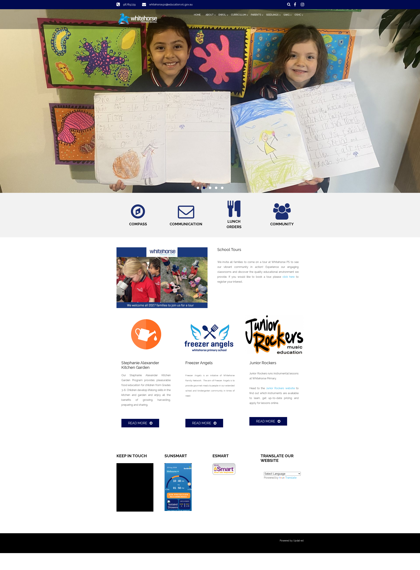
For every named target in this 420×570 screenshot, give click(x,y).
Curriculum (238, 14)
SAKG (287, 14)
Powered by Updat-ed (292, 540)
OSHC (297, 14)
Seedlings (272, 14)
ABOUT (210, 14)
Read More (138, 423)
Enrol (222, 14)
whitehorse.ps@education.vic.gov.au (171, 4)
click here (289, 276)
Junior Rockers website (280, 388)
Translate (290, 477)
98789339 (129, 4)
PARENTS (256, 14)
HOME (197, 14)
